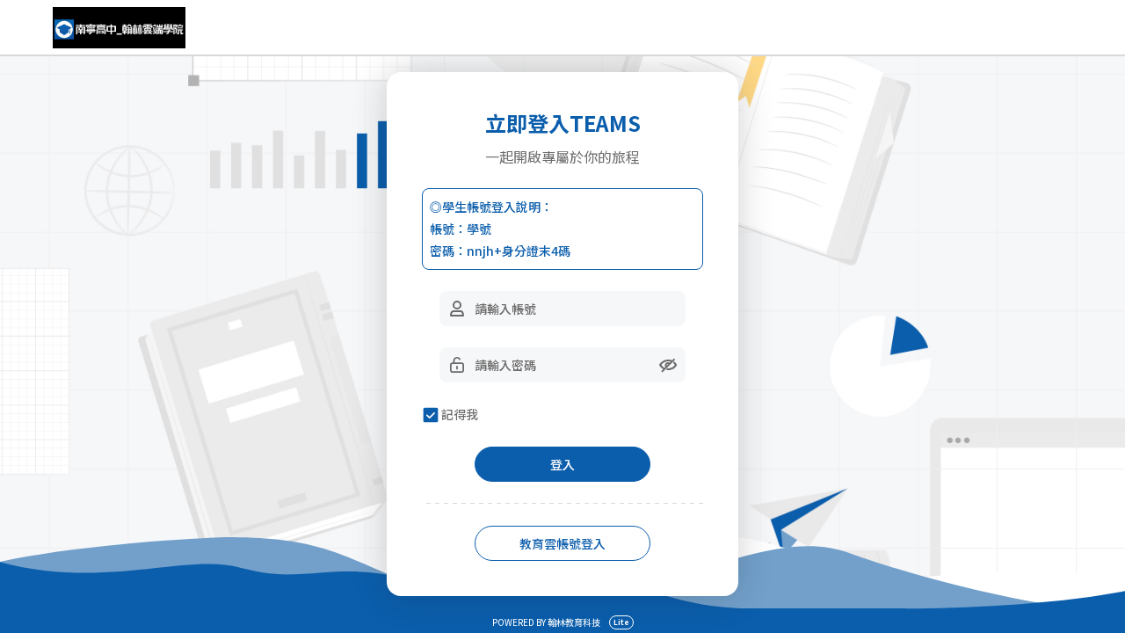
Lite (621, 622)
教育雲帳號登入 (562, 543)
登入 (562, 464)
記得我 (459, 414)
